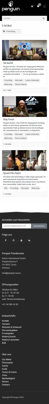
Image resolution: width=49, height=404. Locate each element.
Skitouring (8, 84)
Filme (4, 375)
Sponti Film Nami (12, 173)
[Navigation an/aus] (44, 6)
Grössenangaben (9, 330)
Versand (6, 324)
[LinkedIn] (29, 240)
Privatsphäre (8, 333)
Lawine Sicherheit (32, 80)
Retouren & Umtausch (12, 327)
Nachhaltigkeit (8, 378)
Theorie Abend (20, 84)
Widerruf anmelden (10, 340)
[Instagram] (13, 240)
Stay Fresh (8, 119)
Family (5, 366)
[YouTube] (21, 240)
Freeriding (8, 80)
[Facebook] (5, 240)
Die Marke (6, 359)
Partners (6, 384)
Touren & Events (9, 372)
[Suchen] (43, 18)
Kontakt (5, 321)
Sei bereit (8, 63)
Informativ (19, 80)
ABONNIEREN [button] (39, 226)
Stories (5, 381)
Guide (4, 369)
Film (5, 188)
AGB (4, 343)
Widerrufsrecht (9, 336)
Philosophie (7, 362)
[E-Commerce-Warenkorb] (31, 6)
